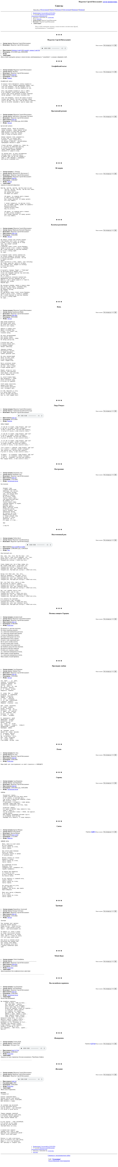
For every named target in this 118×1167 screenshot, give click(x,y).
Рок (8, 550)
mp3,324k (15, 547)
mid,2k (14, 477)
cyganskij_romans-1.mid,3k (31, 50)
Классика (39, 19)
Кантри (9, 421)
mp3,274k (15, 835)
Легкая (9, 123)
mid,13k (14, 233)
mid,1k (14, 417)
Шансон (10, 838)
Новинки (75, 10)
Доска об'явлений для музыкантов (59, 1161)
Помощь (81, 10)
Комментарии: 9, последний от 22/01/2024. (44, 13)
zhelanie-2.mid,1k (17, 50)
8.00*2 (93, 832)
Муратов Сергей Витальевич (47, 14)
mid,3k (14, 119)
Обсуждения (67, 10)
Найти (52, 10)
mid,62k (14, 964)
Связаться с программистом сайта (59, 1155)
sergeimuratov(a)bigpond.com (39, 16)
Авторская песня (12, 481)
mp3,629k (22, 547)
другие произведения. (110, 2)
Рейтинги (58, 10)
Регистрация (45, 10)
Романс (9, 78)
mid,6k (14, 75)
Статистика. (51, 17)
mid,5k (14, 991)
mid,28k (14, 315)
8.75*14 (93, 1043)
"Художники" (56, 1159)
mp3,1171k (15, 1050)
